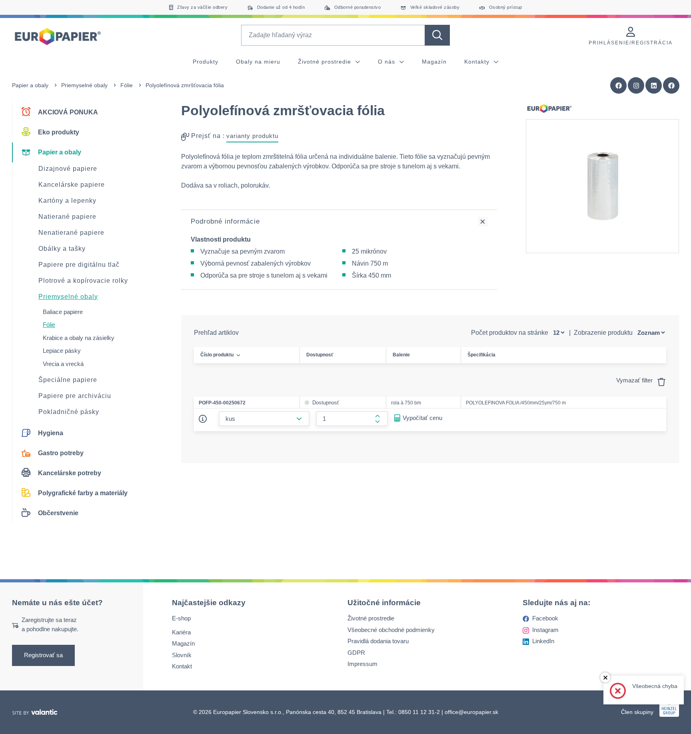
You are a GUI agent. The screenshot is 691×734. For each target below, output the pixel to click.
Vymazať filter (635, 380)
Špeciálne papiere (67, 379)
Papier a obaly (30, 85)
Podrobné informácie (225, 221)
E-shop (181, 618)
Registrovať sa (43, 655)
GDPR (356, 652)
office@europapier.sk (471, 712)
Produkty (205, 61)
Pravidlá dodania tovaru (378, 641)
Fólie (126, 85)
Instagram (545, 629)
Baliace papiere (63, 311)
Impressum (362, 663)
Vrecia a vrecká (63, 363)
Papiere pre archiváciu (74, 395)
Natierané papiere (67, 216)
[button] (671, 86)
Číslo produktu (217, 355)
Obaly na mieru (258, 61)
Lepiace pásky (62, 350)
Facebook (545, 618)
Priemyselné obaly (84, 85)
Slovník (182, 655)
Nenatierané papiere (71, 232)
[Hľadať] (437, 35)
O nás (387, 61)
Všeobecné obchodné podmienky (391, 629)
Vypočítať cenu (422, 417)
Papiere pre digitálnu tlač (79, 264)
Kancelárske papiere (71, 184)
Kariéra (181, 632)
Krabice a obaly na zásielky (78, 337)
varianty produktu (252, 135)
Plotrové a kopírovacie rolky (83, 280)
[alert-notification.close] (605, 677)
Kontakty (477, 61)
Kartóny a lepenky (67, 200)
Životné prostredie (325, 61)
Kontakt (182, 666)
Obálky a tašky (62, 248)
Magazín (434, 61)
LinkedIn (543, 641)
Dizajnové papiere (67, 168)
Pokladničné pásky (68, 411)
